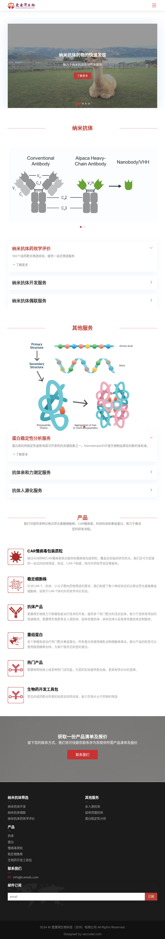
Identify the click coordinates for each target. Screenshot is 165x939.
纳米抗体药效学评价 (21, 818)
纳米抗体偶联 (17, 812)
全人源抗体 (92, 806)
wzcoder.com (91, 934)
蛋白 (11, 842)
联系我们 (82, 754)
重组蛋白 (35, 634)
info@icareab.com (25, 877)
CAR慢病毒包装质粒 (45, 551)
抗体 (11, 835)
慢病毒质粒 (15, 848)
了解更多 (82, 75)
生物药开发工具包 (42, 689)
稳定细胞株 (37, 579)
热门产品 (35, 662)
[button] (13, 66)
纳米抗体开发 (17, 806)
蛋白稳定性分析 (95, 818)
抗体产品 (35, 606)
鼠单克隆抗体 (94, 812)
